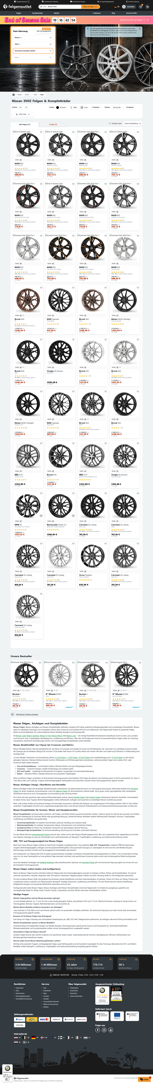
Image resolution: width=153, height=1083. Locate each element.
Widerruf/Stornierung (50, 1004)
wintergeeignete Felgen (40, 834)
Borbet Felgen (79, 797)
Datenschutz (20, 993)
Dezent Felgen (95, 797)
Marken (56, 13)
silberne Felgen (62, 791)
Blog (113, 13)
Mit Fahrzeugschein (44, 30)
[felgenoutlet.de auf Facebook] (97, 1030)
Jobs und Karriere (76, 996)
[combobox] (33, 37)
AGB (17, 991)
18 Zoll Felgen (84, 758)
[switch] (7, 1079)
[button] (26, 984)
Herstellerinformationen (24, 999)
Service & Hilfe (131, 13)
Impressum (20, 988)
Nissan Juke (21, 736)
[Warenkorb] (147, 6)
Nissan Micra (57, 736)
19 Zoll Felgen (117, 758)
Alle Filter (24, 114)
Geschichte (74, 991)
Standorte (73, 993)
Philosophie (74, 988)
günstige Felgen (88, 862)
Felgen (18, 13)
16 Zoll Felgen (60, 758)
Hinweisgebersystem (23, 996)
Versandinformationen (51, 1002)
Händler (46, 999)
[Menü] (11, 1065)
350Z (35, 94)
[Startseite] (14, 94)
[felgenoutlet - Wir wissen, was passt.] (17, 7)
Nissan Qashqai (33, 736)
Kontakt (46, 996)
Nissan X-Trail (45, 736)
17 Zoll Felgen (72, 758)
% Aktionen (97, 13)
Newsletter (47, 991)
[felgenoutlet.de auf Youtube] (110, 1030)
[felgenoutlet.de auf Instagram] (104, 1030)
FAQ (44, 988)
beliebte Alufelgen (47, 862)
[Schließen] (147, 20)
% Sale (53, 124)
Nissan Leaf (71, 736)
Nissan (20, 94)
